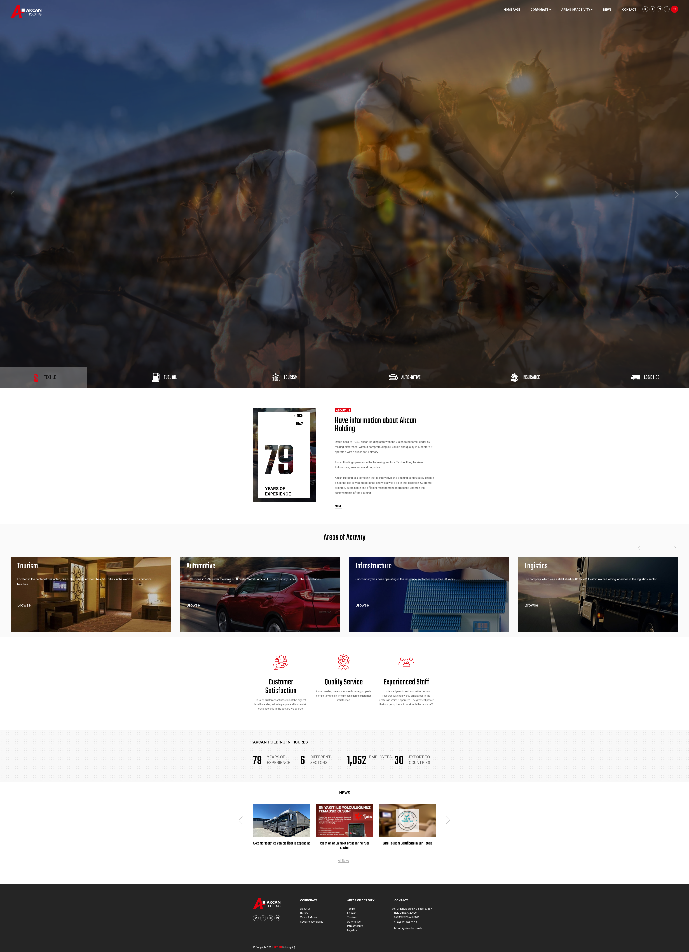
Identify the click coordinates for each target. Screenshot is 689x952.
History (304, 913)
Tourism (352, 917)
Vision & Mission (309, 917)
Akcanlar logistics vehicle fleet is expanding (344, 843)
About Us (305, 908)
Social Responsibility (311, 921)
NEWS (607, 9)
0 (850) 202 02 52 (407, 922)
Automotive (354, 921)
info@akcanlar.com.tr (410, 928)
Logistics (352, 930)
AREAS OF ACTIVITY (576, 9)
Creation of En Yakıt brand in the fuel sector (407, 845)
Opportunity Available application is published (282, 845)
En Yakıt (351, 913)
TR (674, 9)
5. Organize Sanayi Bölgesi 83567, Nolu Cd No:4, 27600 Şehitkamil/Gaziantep (413, 912)
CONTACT (629, 9)
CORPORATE (540, 9)
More (338, 506)
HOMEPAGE (512, 9)
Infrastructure (355, 926)
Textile (351, 908)
